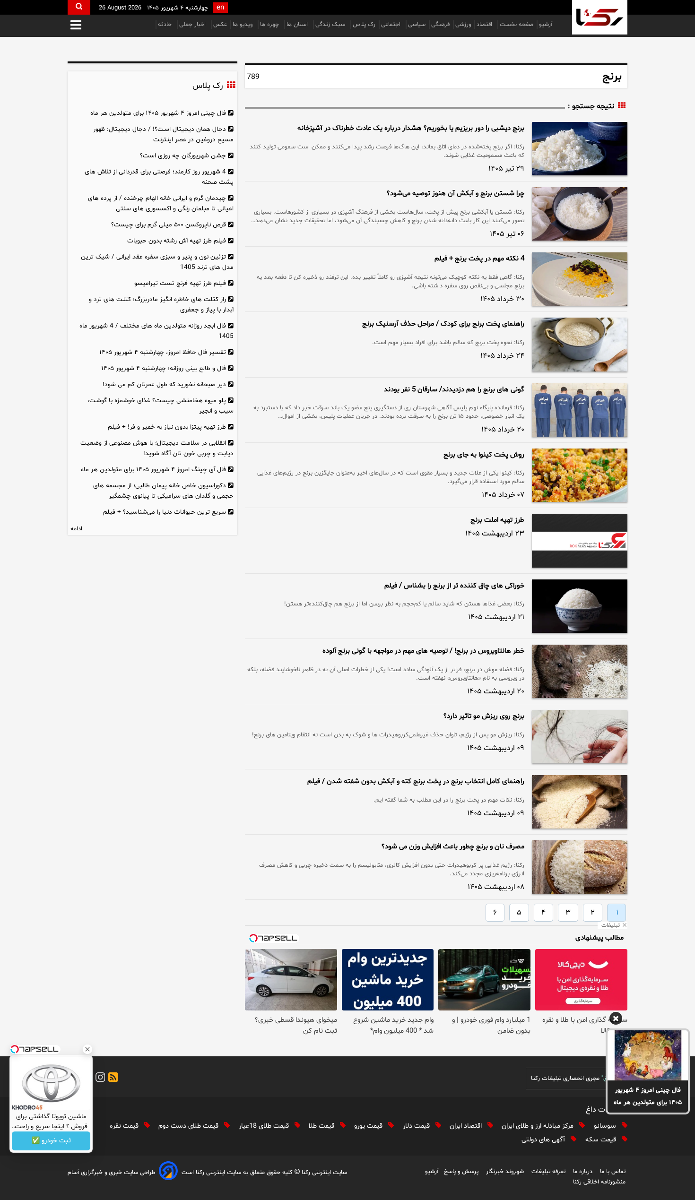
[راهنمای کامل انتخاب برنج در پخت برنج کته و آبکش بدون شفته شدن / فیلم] (579, 802)
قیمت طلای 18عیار (265, 1126)
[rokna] (599, 17)
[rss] (111, 1079)
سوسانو (606, 1126)
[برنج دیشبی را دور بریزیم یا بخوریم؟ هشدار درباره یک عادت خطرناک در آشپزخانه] (579, 148)
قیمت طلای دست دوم (189, 1126)
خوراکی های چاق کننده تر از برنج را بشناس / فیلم (454, 586)
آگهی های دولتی (544, 1139)
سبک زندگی (331, 24)
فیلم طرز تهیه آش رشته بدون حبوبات (176, 240)
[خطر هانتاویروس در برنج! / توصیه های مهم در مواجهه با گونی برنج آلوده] (579, 671)
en (220, 8)
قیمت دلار (417, 1126)
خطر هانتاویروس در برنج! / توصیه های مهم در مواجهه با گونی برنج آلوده (423, 651)
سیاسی (417, 24)
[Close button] (87, 1049)
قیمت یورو (369, 1126)
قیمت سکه (601, 1139)
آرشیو (545, 24)
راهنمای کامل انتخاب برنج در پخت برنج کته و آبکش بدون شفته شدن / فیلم (415, 781)
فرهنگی (440, 24)
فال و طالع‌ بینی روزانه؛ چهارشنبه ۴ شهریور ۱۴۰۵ (163, 368)
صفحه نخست (516, 24)
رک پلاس (364, 24)
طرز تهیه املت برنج (497, 520)
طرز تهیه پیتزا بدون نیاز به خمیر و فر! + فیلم (167, 427)
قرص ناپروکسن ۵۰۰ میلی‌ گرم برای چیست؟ (168, 224)
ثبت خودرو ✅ (51, 1141)
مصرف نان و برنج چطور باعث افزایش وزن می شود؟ (453, 847)
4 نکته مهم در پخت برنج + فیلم (479, 259)
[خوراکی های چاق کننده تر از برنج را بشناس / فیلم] (579, 606)
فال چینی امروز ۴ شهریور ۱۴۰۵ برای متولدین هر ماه (648, 1096)
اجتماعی (391, 24)
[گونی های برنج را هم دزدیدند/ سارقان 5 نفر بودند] (579, 410)
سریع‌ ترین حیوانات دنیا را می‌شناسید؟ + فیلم (164, 512)
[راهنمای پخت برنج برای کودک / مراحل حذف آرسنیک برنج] (579, 344)
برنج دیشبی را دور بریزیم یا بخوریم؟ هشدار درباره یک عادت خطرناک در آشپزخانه (410, 128)
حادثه (166, 24)
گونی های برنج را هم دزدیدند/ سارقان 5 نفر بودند (454, 390)
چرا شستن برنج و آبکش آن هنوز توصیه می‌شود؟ (455, 194)
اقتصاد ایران (467, 1126)
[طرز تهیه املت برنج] (579, 541)
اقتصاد (485, 24)
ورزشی (463, 24)
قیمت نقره (125, 1126)
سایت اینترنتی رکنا (323, 1172)
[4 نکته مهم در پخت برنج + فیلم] (579, 279)
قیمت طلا (322, 1126)
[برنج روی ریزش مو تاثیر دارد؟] (579, 736)
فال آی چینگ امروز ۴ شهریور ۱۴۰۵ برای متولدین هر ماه (153, 469)
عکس (220, 24)
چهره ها (270, 24)
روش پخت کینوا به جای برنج (483, 455)
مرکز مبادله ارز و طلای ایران (538, 1126)
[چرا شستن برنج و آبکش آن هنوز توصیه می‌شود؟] (579, 214)
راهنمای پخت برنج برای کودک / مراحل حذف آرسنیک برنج (443, 324)
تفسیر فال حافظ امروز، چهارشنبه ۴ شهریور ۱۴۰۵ (162, 352)
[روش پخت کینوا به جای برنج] (579, 475)
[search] (79, 7)
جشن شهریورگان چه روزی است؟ (183, 155)
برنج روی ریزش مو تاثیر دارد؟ (483, 716)
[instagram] (98, 1079)
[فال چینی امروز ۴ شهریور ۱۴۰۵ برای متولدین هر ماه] (648, 1055)
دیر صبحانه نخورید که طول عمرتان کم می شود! (164, 384)
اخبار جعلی (193, 24)
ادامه (76, 529)
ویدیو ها (243, 24)
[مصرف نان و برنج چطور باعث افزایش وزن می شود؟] (579, 867)
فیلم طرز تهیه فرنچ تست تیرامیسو (180, 283)
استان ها (298, 24)
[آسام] (168, 1172)
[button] (76, 26)
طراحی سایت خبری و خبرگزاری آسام (111, 1172)
